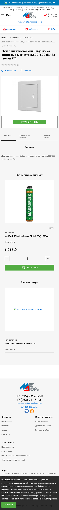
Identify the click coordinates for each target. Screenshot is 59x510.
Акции (4, 430)
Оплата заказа (41, 421)
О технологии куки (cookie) (13, 460)
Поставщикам (7, 447)
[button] (29, 65)
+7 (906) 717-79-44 (42, 10)
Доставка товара (43, 426)
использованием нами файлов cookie (34, 486)
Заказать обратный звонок (29, 22)
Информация (7, 442)
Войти (53, 29)
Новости (5, 426)
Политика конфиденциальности (15, 456)
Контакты (5, 434)
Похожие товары (47, 136)
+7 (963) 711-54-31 (29, 400)
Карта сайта (6, 451)
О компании (6, 421)
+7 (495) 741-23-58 (29, 396)
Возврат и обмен (42, 430)
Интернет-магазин (44, 417)
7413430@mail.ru (29, 407)
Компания (6, 417)
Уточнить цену (29, 122)
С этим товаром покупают (24, 136)
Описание (7, 135)
